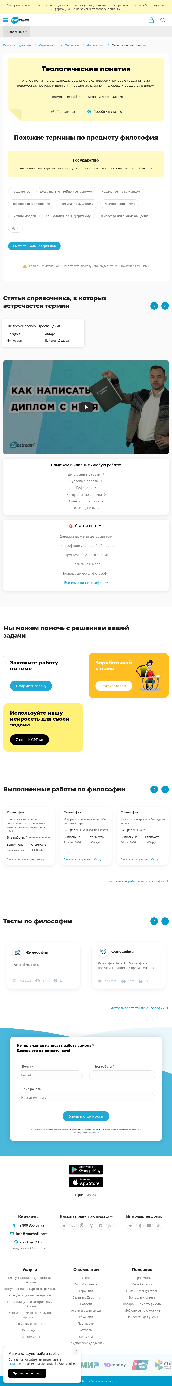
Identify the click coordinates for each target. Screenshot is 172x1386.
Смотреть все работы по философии (135, 881)
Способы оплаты (86, 1284)
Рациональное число (120, 204)
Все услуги (29, 1330)
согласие (124, 1129)
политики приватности (93, 1129)
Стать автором (113, 686)
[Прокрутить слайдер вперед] (165, 306)
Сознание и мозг (86, 564)
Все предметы (84, 508)
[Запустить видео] (86, 407)
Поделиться (66, 111)
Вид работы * (104, 1066)
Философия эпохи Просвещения (34, 326)
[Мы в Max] (100, 1226)
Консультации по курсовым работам (29, 1289)
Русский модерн (24, 216)
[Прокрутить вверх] (163, 1368)
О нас (86, 1278)
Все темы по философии (84, 582)
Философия (73, 97)
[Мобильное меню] (5, 20)
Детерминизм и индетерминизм (86, 536)
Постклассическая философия (86, 573)
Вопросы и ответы (142, 1297)
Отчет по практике (84, 501)
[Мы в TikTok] (158, 1226)
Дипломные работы (84, 474)
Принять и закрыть (27, 1373)
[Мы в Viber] (82, 1226)
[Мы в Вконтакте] (73, 1226)
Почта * (28, 1066)
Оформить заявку (31, 686)
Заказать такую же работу (25, 859)
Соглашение (17, 1364)
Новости (86, 1304)
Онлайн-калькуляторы (142, 1291)
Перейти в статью (107, 111)
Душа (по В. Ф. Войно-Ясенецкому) (66, 191)
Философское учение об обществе (86, 545)
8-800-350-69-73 (31, 1225)
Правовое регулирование (31, 204)
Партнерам (86, 1323)
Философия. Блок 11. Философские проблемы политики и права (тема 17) (126, 965)
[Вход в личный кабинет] (151, 20)
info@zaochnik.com (31, 1233)
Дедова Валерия (111, 97)
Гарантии (86, 1291)
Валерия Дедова (57, 340)
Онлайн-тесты (142, 1284)
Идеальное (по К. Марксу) (120, 191)
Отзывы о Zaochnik (86, 1297)
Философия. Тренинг (28, 965)
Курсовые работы (84, 481)
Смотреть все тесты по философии (136, 1008)
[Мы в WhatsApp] (91, 1226)
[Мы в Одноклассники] (140, 1226)
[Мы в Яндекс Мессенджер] (110, 1226)
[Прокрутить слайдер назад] (154, 306)
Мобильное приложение (142, 1310)
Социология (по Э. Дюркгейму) (68, 216)
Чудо (15, 228)
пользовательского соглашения (65, 1129)
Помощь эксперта (30, 1324)
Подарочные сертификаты (142, 1304)
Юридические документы (86, 1343)
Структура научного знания (86, 555)
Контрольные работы (84, 494)
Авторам (86, 1330)
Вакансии (86, 1317)
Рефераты (84, 487)
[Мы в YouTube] (149, 1226)
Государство (21, 191)
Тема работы (31, 1089)
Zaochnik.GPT (27, 739)
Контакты (86, 1336)
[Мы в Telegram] (64, 1226)
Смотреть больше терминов (34, 246)
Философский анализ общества (125, 216)
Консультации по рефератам (30, 1295)
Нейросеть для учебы (142, 1317)
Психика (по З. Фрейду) (77, 204)
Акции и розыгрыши (86, 1310)
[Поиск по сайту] (163, 20)
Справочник (15, 31)
